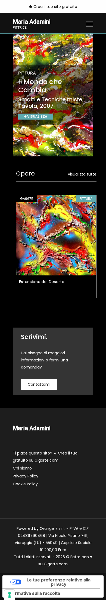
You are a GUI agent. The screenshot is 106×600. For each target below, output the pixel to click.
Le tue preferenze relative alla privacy (59, 582)
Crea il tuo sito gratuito (54, 6)
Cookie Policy (25, 484)
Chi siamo (22, 468)
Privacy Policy (25, 476)
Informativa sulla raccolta (33, 593)
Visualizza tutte (82, 174)
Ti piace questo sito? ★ (45, 456)
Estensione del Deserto (41, 281)
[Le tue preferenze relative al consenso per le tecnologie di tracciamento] (9, 595)
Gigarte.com (56, 564)
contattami (39, 384)
